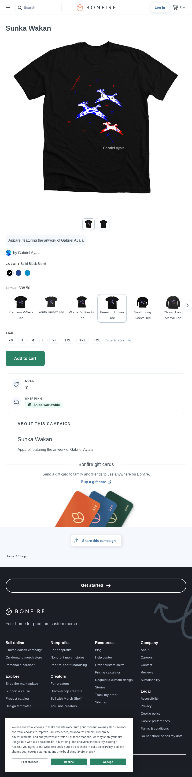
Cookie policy (150, 713)
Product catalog (17, 698)
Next (187, 305)
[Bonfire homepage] (96, 7)
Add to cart (25, 358)
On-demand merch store (24, 657)
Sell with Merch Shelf (66, 698)
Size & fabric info (118, 340)
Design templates (18, 706)
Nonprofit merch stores (68, 657)
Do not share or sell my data (162, 736)
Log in (160, 7)
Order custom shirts (109, 665)
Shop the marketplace (22, 683)
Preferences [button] (85, 751)
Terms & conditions (155, 728)
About (145, 650)
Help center (103, 657)
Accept (108, 762)
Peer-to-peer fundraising (69, 665)
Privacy (146, 706)
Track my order (106, 695)
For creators (60, 683)
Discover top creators (66, 691)
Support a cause (18, 691)
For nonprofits (61, 650)
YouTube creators (64, 706)
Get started (92, 585)
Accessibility (150, 698)
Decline (69, 762)
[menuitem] (8, 8)
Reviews (147, 672)
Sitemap (101, 702)
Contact (146, 665)
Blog (98, 650)
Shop (22, 556)
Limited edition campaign (24, 650)
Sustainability (150, 680)
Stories (100, 687)
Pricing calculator (107, 672)
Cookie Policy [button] (104, 746)
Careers (147, 657)
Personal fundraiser (20, 665)
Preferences (29, 762)
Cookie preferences (155, 721)
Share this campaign (99, 541)
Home (10, 556)
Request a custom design (114, 680)
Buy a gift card (94, 482)
